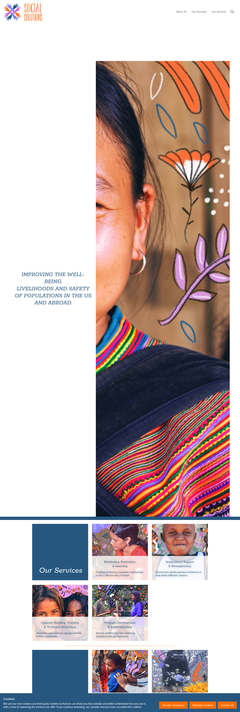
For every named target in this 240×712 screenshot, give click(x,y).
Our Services (219, 11)
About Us (181, 11)
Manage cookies (203, 705)
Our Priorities (199, 11)
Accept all (227, 705)
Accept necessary (173, 705)
